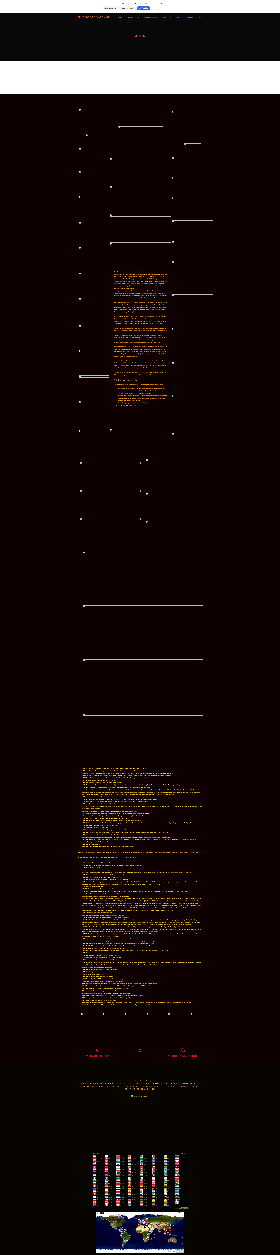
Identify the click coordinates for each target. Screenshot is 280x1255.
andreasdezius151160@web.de (182, 1056)
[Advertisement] (140, 77)
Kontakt (179, 17)
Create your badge (140, 1146)
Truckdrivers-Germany (94, 17)
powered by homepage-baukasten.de (168, 11)
